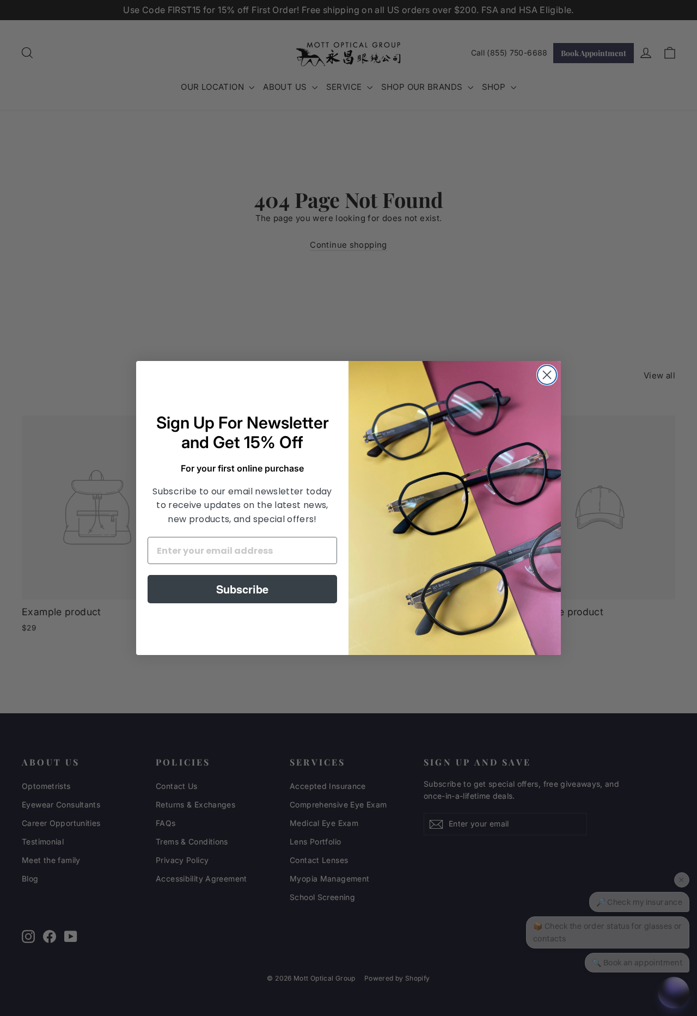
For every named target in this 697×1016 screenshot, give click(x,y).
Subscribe (242, 589)
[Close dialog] (547, 374)
